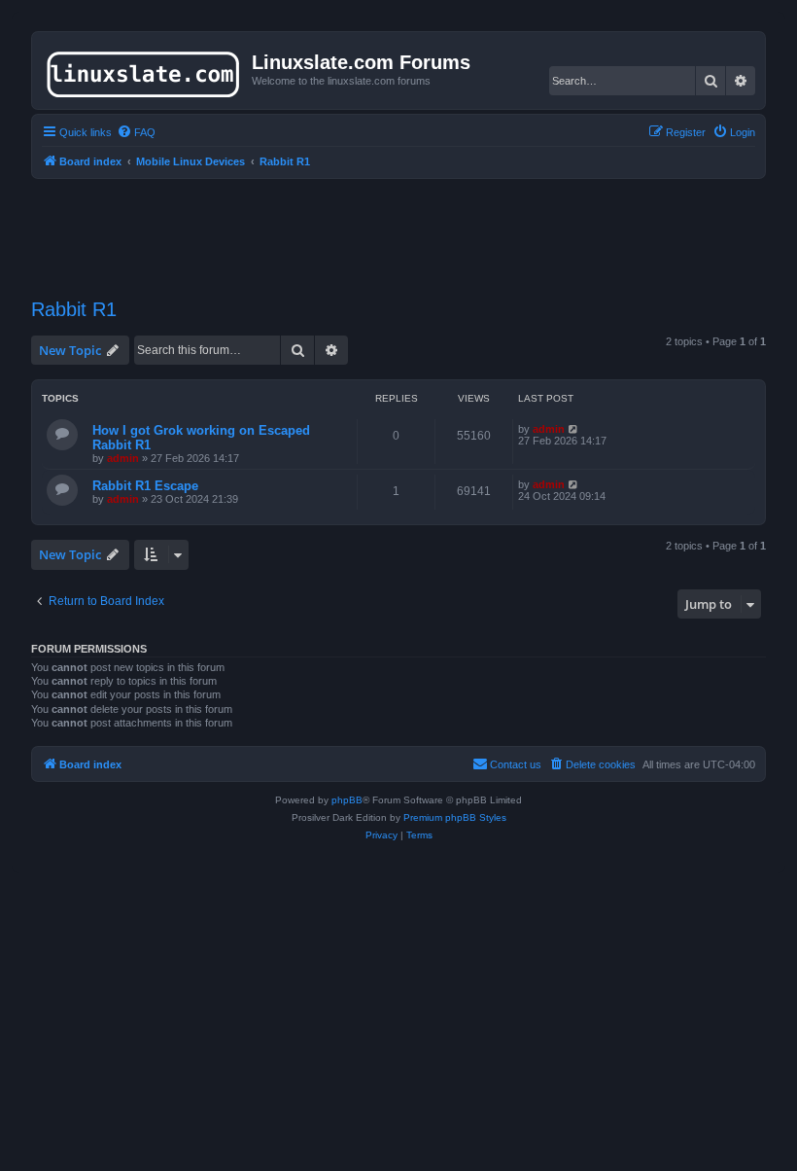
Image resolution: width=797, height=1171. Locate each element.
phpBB (347, 800)
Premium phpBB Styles (454, 817)
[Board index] (144, 70)
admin (123, 458)
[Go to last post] (574, 429)
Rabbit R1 (74, 309)
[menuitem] (136, 132)
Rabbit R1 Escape (145, 486)
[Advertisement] (398, 226)
